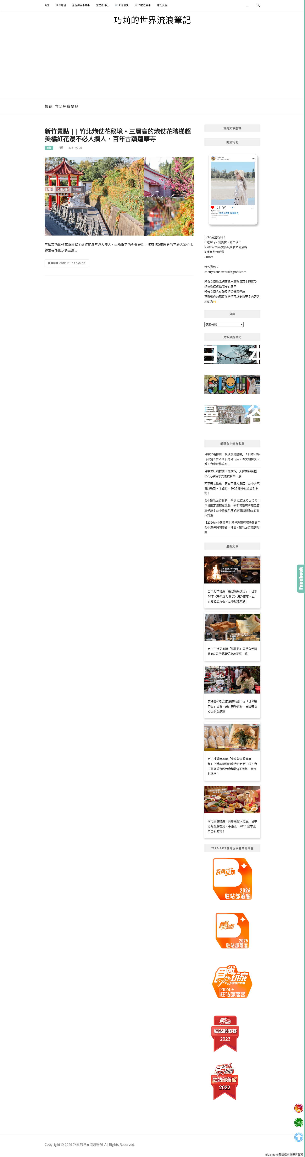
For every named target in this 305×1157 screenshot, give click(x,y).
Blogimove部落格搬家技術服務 (284, 1154)
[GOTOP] (298, 1137)
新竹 (49, 147)
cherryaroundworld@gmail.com (225, 272)
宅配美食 (162, 5)
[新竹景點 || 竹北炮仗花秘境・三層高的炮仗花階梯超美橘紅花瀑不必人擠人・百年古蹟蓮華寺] (119, 196)
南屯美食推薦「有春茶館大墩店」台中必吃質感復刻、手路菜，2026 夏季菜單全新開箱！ (232, 488)
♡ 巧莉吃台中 (143, 5)
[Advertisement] (152, 68)
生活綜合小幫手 (81, 5)
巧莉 (61, 147)
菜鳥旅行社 (102, 5)
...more (209, 257)
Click (301, 579)
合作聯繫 (123, 5)
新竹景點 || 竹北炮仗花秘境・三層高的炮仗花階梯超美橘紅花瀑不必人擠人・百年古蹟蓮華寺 (118, 135)
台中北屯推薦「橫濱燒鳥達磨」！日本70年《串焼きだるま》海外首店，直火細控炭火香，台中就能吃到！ (232, 459)
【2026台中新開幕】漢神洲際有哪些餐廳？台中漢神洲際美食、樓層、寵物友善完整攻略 (232, 527)
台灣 (47, 5)
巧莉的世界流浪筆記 (152, 20)
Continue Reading (72, 263)
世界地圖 (61, 5)
